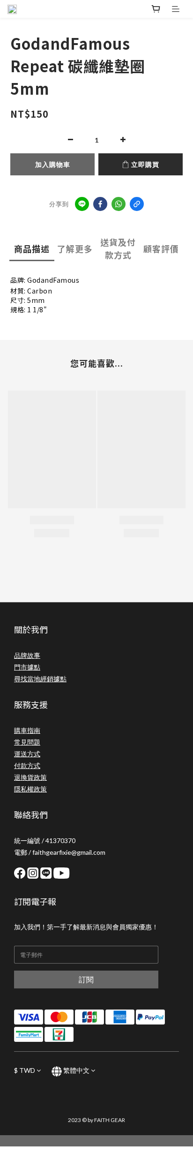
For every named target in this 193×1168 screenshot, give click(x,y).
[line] (82, 204)
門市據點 (27, 667)
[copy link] (137, 204)
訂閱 (86, 979)
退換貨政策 (30, 777)
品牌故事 (27, 655)
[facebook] (100, 204)
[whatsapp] (118, 204)
